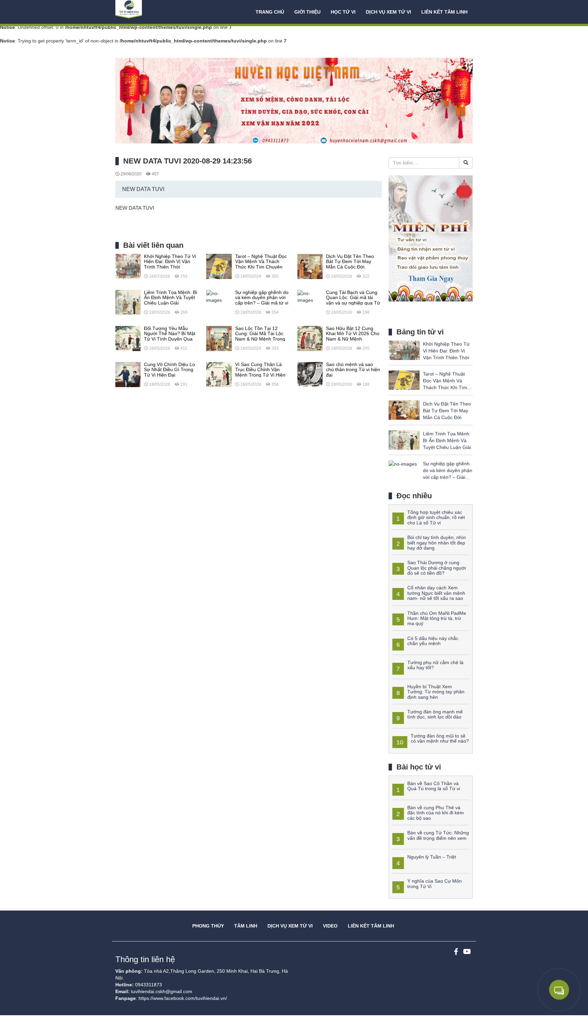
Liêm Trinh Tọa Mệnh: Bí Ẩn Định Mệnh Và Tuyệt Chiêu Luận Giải (447, 440)
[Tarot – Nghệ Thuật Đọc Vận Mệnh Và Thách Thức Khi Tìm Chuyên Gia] (218, 266)
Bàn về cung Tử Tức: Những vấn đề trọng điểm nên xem (438, 835)
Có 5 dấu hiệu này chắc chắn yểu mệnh (432, 641)
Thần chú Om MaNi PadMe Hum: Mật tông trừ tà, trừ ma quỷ (436, 618)
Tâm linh (245, 926)
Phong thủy (208, 926)
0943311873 (148, 984)
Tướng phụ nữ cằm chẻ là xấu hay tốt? (435, 665)
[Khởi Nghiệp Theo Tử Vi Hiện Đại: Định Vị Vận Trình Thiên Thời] (128, 266)
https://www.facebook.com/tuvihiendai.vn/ (182, 998)
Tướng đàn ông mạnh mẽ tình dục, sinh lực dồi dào (435, 714)
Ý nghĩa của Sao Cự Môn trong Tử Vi (434, 883)
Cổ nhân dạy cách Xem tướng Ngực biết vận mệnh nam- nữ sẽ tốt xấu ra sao (436, 593)
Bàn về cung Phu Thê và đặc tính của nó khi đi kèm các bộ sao (435, 813)
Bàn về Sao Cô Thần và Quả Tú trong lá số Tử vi (433, 786)
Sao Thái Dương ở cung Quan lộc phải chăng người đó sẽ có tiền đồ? (436, 568)
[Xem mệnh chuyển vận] (149, 12)
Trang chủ (270, 12)
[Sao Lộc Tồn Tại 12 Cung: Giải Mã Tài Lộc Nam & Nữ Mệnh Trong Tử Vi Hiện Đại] (218, 338)
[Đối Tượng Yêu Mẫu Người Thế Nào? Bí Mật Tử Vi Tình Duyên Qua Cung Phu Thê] (128, 338)
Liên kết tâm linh (444, 12)
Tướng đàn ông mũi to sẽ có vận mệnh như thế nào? (440, 738)
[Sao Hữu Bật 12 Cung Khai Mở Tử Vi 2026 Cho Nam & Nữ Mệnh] (310, 338)
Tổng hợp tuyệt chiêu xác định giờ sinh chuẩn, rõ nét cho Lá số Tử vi (436, 517)
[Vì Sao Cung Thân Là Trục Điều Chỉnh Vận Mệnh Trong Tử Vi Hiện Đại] (218, 374)
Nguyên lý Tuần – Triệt (431, 857)
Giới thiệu (307, 12)
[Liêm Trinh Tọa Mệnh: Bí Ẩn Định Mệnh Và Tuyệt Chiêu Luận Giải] (128, 302)
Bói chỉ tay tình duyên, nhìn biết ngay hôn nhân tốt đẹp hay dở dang (436, 543)
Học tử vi (343, 12)
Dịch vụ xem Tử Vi (388, 12)
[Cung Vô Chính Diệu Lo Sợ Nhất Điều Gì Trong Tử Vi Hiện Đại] (128, 374)
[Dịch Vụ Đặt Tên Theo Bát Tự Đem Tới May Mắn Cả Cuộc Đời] (310, 266)
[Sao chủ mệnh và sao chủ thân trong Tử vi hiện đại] (310, 374)
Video (330, 926)
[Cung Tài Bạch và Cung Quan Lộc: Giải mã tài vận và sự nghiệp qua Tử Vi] (310, 296)
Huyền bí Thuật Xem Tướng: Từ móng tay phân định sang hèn (435, 692)
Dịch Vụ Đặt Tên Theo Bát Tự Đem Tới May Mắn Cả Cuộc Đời (447, 410)
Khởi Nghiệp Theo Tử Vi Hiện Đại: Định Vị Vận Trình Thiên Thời (446, 350)
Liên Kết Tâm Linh (371, 926)
